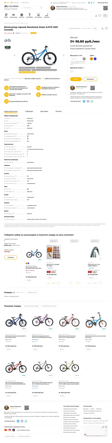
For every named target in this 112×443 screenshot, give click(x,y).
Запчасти (21, 17)
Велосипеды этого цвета (49, 306)
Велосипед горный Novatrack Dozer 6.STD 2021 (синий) (33, 267)
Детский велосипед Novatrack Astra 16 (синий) (95, 336)
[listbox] (53, 241)
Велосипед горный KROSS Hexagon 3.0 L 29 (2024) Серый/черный (42, 383)
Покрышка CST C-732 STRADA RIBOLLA (94, 265)
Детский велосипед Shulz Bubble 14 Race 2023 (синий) (15, 336)
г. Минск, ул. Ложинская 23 (59, 3)
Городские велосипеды (70, 413)
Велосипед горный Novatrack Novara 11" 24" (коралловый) (67, 336)
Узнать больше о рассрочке (81, 46)
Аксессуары (29, 17)
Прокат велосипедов (24, 436)
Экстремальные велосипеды (71, 430)
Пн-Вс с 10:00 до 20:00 (80, 2)
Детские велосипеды (69, 417)
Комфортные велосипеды (70, 419)
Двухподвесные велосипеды (71, 415)
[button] (15, 55)
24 (72, 71)
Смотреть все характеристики (27, 72)
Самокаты (47, 17)
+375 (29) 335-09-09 (102, 2)
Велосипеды (13, 17)
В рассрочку (90, 79)
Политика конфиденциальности (92, 411)
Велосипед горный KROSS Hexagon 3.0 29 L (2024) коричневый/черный (69, 383)
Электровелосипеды (69, 428)
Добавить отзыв (32, 292)
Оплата (92, 409)
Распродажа (15, 2)
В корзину (11, 257)
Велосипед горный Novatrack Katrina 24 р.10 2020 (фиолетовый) (42, 336)
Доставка (86, 409)
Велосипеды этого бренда (31, 306)
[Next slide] (58, 283)
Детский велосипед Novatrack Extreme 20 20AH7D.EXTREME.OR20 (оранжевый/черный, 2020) (15, 383)
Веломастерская (10, 436)
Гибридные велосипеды (70, 409)
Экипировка (38, 17)
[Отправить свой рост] (84, 58)
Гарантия (98, 409)
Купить (76, 79)
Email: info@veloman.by (23, 430)
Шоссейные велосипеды (70, 426)
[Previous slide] (49, 283)
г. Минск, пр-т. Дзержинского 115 (60, 2)
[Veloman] (11, 6)
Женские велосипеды (69, 432)
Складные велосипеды (69, 423)
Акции (7, 2)
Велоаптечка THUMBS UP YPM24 (53, 265)
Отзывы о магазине (88, 413)
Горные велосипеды (69, 411)
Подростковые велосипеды (71, 421)
